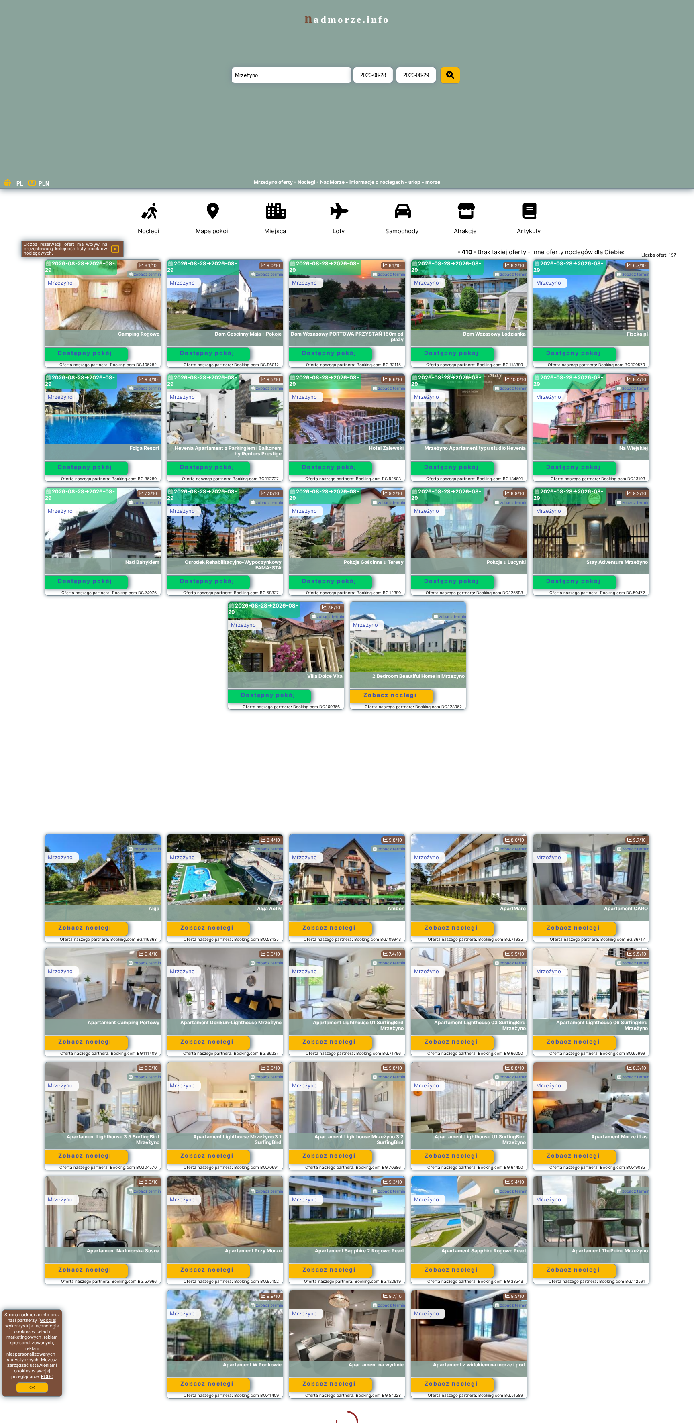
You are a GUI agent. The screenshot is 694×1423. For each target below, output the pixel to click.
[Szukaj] (450, 75)
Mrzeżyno (60, 282)
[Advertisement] (347, 776)
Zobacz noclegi (390, 694)
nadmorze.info (347, 19)
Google (47, 1320)
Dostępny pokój (85, 352)
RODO (47, 1376)
